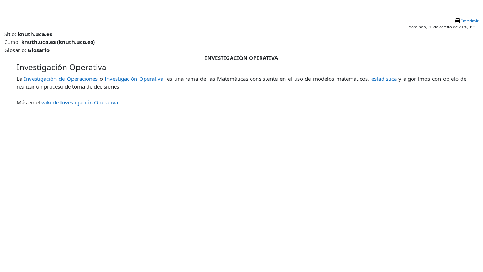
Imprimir (470, 20)
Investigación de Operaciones (61, 78)
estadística (384, 78)
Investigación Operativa (134, 78)
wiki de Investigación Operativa (79, 102)
